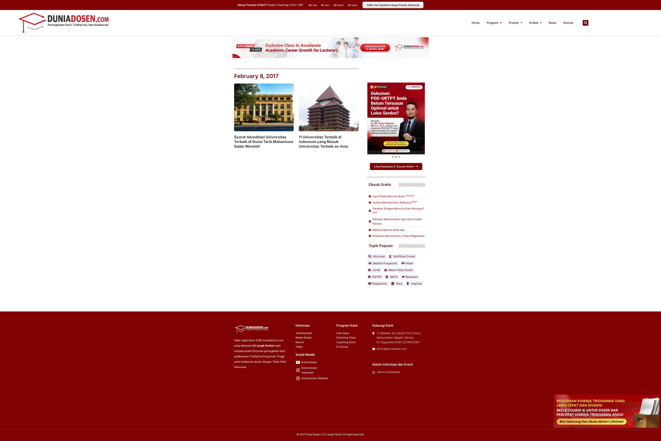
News (553, 22)
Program (493, 22)
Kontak (568, 22)
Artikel (533, 22)
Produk (514, 22)
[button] (585, 23)
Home (476, 22)
